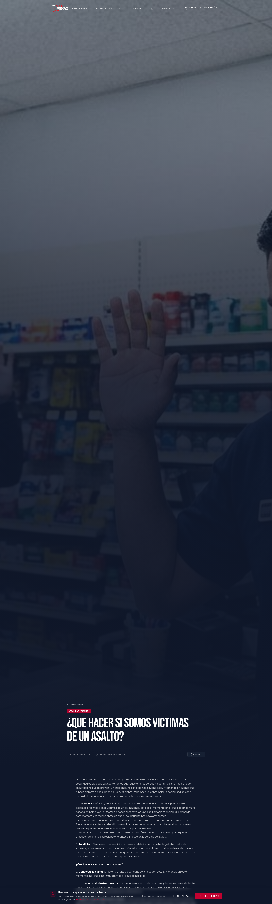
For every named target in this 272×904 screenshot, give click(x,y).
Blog (122, 8)
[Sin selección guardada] (151, 8)
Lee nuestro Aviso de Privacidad (91, 899)
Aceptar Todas (208, 895)
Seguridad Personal (79, 711)
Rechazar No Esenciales (153, 895)
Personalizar (181, 895)
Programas (79, 8)
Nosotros (103, 8)
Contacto (138, 8)
